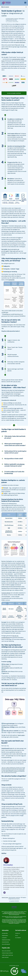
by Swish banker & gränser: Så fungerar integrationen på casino (15, 19)
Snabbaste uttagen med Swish (7, 952)
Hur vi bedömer (18, 937)
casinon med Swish (20, 42)
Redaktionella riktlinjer (6, 939)
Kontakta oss (17, 933)
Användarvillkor (5, 933)
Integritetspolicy (5, 935)
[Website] (4, 892)
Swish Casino (5, 897)
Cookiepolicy (4, 937)
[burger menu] (25, 3)
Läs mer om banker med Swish (14, 93)
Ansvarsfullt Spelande (6, 944)
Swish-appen (21, 735)
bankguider (11, 279)
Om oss (16, 935)
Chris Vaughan (8, 865)
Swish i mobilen (11, 135)
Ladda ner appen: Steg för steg (7, 955)
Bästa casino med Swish (6, 950)
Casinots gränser (5, 593)
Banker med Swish (5, 957)
